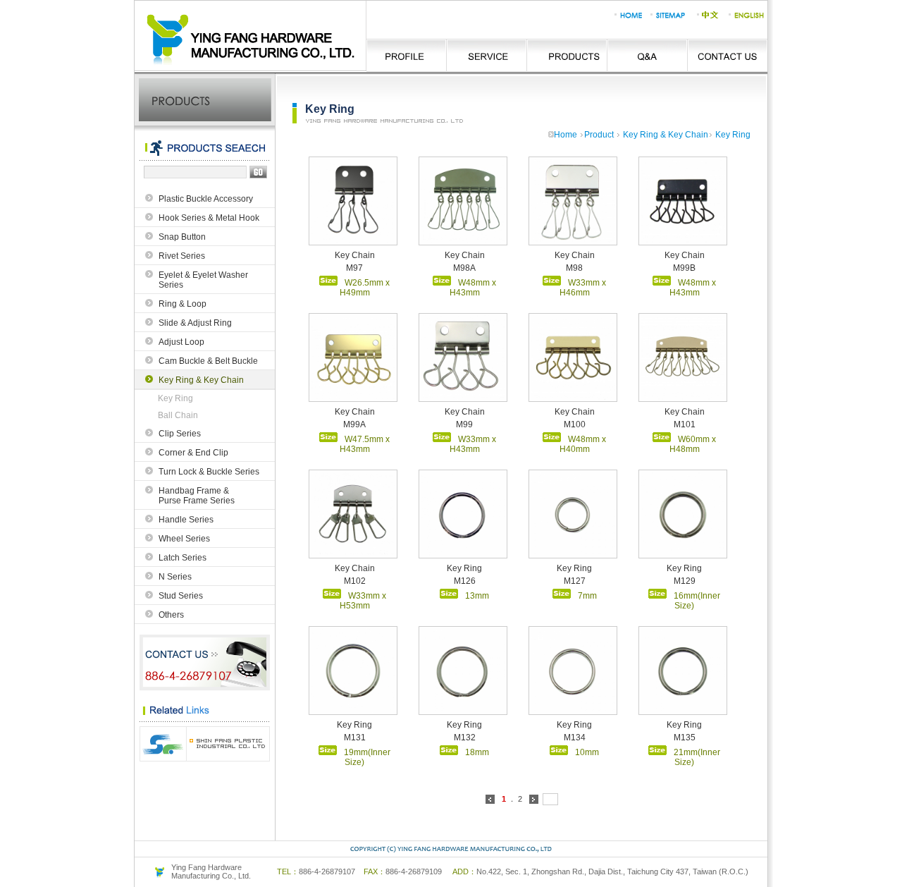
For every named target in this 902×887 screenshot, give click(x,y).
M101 (685, 424)
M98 (574, 268)
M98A (464, 268)
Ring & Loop (182, 304)
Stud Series (181, 596)
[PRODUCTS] (565, 56)
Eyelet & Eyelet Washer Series (203, 280)
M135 (685, 737)
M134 (575, 737)
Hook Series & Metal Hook (209, 218)
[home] (627, 20)
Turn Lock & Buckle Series (209, 472)
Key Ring (175, 398)
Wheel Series (184, 539)
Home (565, 135)
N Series (175, 577)
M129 (685, 581)
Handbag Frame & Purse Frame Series (197, 496)
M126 (465, 581)
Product (599, 135)
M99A (354, 424)
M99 (464, 424)
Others (171, 615)
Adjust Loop (181, 342)
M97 (354, 268)
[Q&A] (645, 56)
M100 (575, 424)
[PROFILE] (406, 56)
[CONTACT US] (726, 56)
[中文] (707, 20)
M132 (465, 737)
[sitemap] (667, 20)
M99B (684, 268)
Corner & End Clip (193, 453)
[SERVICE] (486, 56)
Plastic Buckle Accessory (206, 199)
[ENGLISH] (747, 20)
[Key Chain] (353, 240)
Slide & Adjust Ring (195, 323)
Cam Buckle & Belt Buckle (208, 361)
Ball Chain (178, 415)
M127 (575, 581)
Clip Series (180, 434)
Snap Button (182, 237)
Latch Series (182, 558)
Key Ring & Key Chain (201, 380)
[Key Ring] (463, 553)
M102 (355, 581)
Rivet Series (182, 256)
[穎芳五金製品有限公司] (250, 69)
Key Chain (355, 255)
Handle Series (186, 520)
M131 (355, 737)
